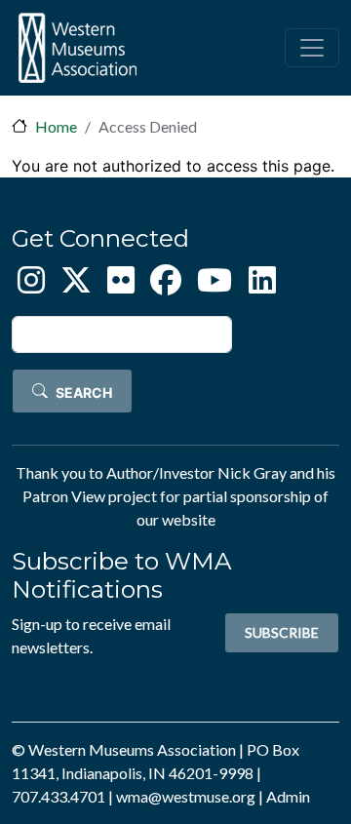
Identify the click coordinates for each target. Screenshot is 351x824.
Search (84, 392)
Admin (288, 796)
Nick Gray (252, 472)
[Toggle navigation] (312, 47)
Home (56, 126)
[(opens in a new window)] (31, 285)
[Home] (77, 48)
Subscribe (282, 632)
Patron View (63, 496)
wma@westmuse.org (185, 796)
